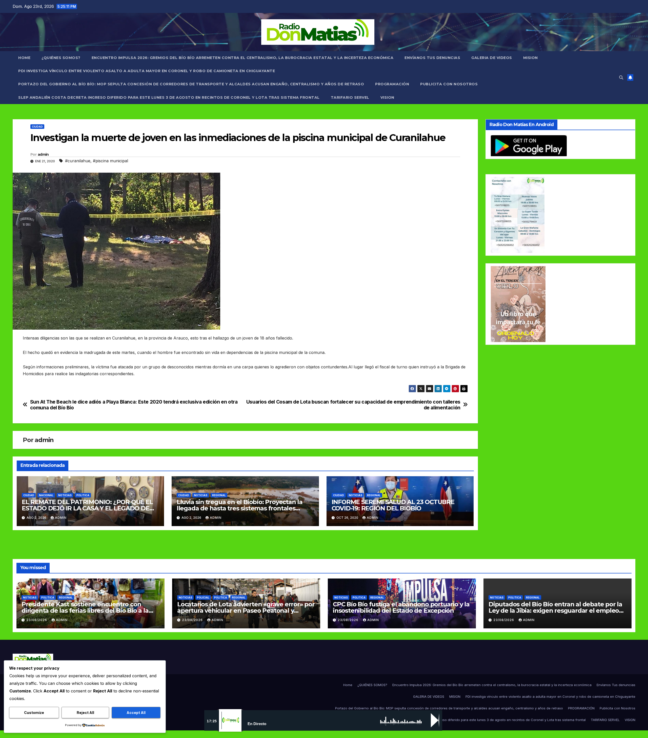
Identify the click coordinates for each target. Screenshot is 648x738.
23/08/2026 (37, 620)
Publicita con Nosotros (449, 84)
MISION (530, 57)
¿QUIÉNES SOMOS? (61, 57)
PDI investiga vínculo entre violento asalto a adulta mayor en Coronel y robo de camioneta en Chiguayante (146, 71)
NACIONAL (46, 495)
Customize (34, 712)
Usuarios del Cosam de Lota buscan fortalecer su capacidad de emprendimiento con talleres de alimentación (353, 405)
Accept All (136, 712)
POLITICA (82, 495)
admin (43, 154)
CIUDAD (37, 126)
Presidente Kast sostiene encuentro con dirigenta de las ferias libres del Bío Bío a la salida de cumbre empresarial (85, 611)
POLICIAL (203, 597)
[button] (621, 77)
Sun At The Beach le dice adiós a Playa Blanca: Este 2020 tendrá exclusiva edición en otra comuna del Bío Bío (134, 405)
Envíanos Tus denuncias (432, 57)
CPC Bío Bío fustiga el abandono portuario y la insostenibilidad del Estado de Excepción (401, 607)
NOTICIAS (65, 495)
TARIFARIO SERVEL (350, 97)
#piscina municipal (110, 160)
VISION (387, 97)
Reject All (85, 712)
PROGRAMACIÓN (392, 84)
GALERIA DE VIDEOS (491, 57)
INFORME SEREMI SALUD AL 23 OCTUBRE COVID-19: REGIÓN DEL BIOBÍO (393, 505)
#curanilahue (77, 160)
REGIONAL (219, 495)
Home (24, 57)
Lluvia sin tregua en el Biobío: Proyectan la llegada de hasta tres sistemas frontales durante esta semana (239, 508)
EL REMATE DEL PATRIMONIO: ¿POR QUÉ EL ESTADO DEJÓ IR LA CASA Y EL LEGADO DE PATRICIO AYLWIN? (87, 508)
